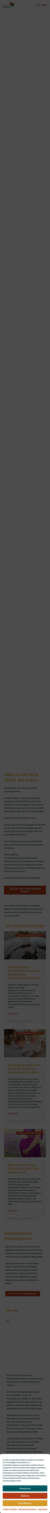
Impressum (42, 1509)
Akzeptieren (25, 1488)
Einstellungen (25, 1503)
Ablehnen (25, 1496)
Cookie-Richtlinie (10, 1509)
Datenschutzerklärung (27, 1509)
